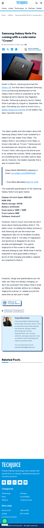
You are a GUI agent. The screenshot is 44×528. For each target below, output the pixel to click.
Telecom (5, 500)
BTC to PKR (24, 514)
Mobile (39, 8)
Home (4, 8)
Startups (31, 8)
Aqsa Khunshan (22, 318)
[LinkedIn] (12, 49)
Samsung (8, 311)
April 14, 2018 (32, 182)
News (4, 497)
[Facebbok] (4, 482)
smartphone (18, 311)
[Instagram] (15, 482)
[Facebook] (3, 49)
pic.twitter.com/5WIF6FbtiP (23, 173)
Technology (19, 8)
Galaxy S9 (6, 87)
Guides (4, 514)
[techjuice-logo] (22, 3)
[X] (8, 49)
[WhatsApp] (16, 49)
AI (26, 8)
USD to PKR (24, 510)
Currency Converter (9, 517)
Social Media (24, 497)
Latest (10, 8)
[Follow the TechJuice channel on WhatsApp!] (4, 521)
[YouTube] (20, 482)
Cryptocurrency (26, 500)
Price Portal (6, 510)
